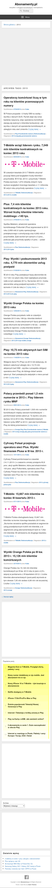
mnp (16, 136)
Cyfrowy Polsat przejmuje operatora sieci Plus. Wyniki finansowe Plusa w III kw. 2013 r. (24, 447)
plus (12, 249)
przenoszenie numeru (29, 136)
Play (16, 134)
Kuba (27, 109)
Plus (16, 247)
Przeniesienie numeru (25, 134)
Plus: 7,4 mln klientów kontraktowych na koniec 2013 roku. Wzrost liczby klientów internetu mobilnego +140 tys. (26, 210)
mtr (12, 294)
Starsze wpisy (7, 597)
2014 (9, 195)
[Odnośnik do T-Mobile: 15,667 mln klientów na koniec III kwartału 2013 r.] (25, 514)
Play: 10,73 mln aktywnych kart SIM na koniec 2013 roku (26, 352)
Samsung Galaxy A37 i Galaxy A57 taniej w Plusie (22, 866)
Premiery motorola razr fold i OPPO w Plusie (20, 869)
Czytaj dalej (34, 129)
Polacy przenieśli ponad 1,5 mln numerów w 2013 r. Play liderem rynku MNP (23, 397)
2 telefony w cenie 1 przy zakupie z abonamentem (22, 858)
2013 (13, 136)
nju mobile (22, 340)
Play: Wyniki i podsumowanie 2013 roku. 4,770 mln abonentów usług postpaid (25, 262)
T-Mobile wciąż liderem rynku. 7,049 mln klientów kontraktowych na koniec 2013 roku (26, 149)
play (20, 136)
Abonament (19, 292)
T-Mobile (18, 193)
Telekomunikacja (39, 134)
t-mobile (14, 195)
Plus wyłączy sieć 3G (12, 861)
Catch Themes (32, 884)
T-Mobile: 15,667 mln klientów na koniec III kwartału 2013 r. (24, 496)
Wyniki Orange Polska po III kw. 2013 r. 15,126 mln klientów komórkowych (23, 556)
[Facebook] (27, 877)
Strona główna (9, 24)
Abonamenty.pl (26, 4)
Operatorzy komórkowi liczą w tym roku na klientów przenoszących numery (25, 101)
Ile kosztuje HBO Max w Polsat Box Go (19, 864)
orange (28, 340)
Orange (25, 338)
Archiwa (6, 803)
